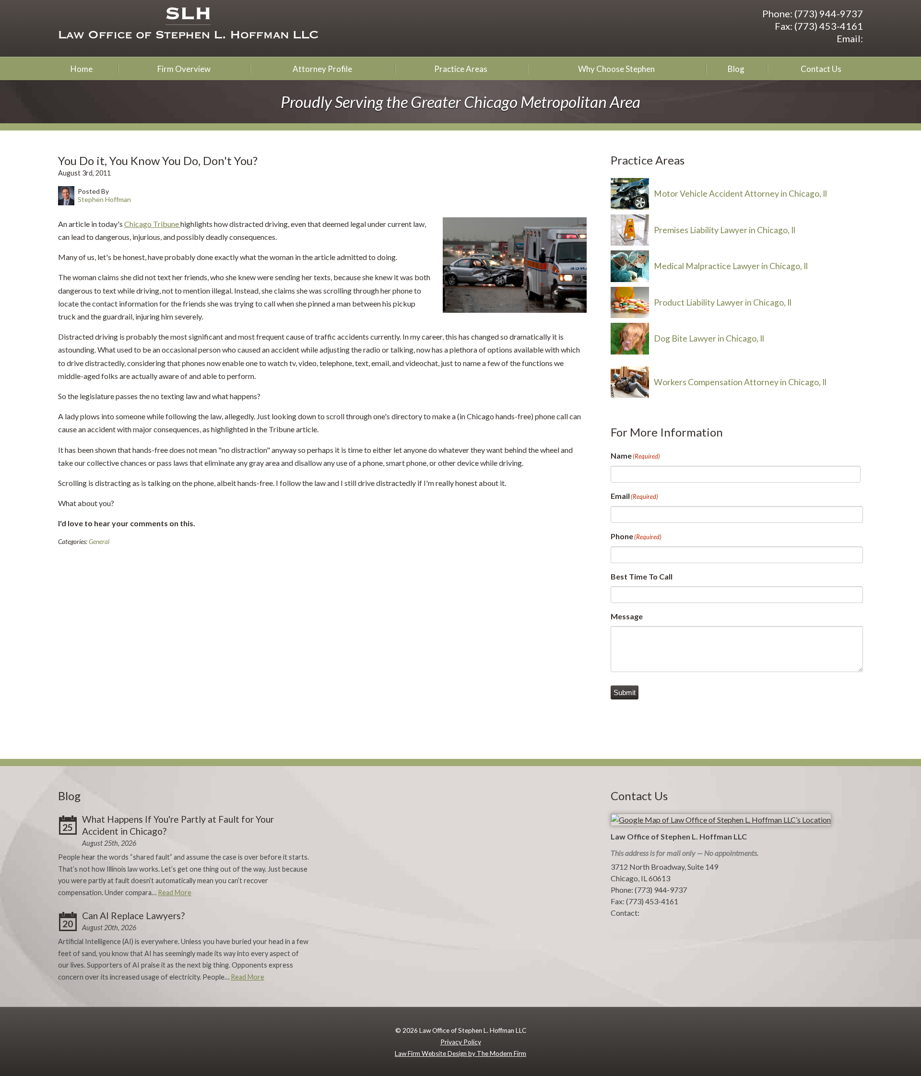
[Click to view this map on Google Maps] (721, 819)
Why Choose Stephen (616, 69)
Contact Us (821, 69)
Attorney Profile (322, 69)
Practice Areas (460, 69)
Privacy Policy (460, 1042)
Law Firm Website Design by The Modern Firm (460, 1053)
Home (82, 69)
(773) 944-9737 (828, 13)
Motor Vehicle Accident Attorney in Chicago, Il (740, 194)
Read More (174, 892)
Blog (736, 69)
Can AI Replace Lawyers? (133, 915)
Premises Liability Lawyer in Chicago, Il (724, 230)
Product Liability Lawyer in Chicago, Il (722, 302)
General (99, 541)
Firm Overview (184, 69)
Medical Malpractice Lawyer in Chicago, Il (731, 266)
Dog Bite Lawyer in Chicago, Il (709, 338)
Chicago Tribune (152, 223)
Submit (625, 692)
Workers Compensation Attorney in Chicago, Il (740, 382)
